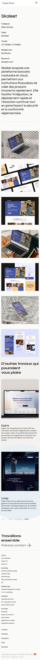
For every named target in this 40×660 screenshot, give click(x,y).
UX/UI (3, 555)
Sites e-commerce (7, 614)
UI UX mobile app (7, 592)
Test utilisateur (6, 558)
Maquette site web (7, 599)
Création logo (5, 574)
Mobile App (5, 586)
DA (2, 582)
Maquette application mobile (10, 589)
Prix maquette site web (8, 602)
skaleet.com (7, 62)
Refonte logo (5, 576)
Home (3, 519)
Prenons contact (13, 545)
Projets (10, 519)
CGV (21, 657)
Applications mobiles (8, 620)
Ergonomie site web (7, 605)
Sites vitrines (18, 519)
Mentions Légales (9, 657)
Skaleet (26, 519)
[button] (36, 2)
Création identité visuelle (9, 571)
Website (4, 596)
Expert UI (4, 564)
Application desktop (7, 623)
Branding (4, 568)
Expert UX (4, 561)
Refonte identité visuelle (9, 579)
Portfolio (4, 609)
